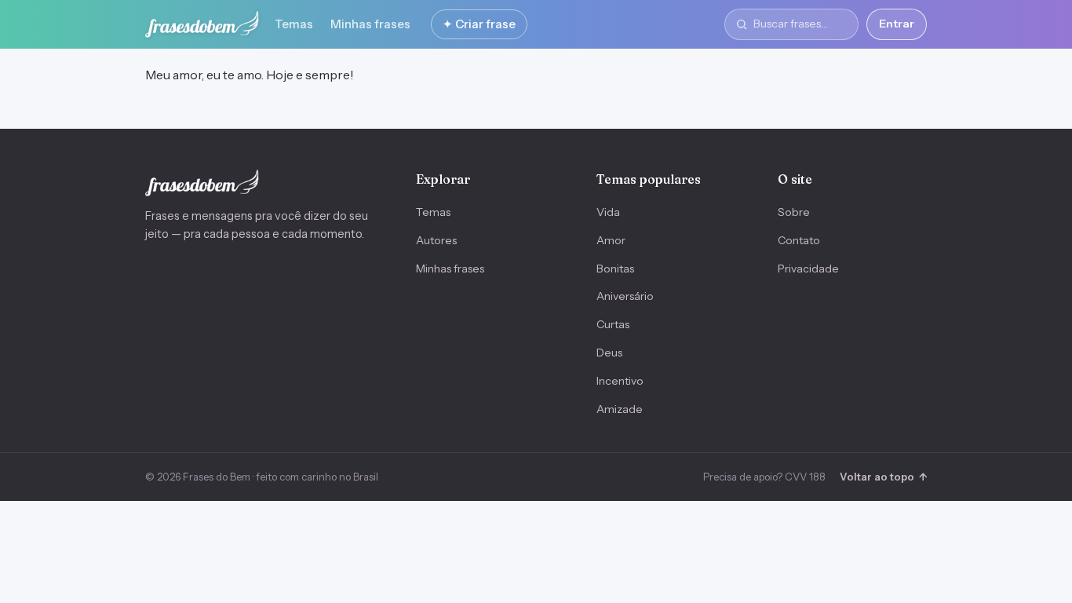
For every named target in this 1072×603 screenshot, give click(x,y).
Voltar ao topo (883, 476)
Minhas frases (370, 23)
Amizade (619, 409)
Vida (608, 212)
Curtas (612, 324)
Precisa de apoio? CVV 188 (764, 476)
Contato (799, 240)
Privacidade (808, 268)
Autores (436, 240)
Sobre (794, 212)
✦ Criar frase (479, 23)
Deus (609, 352)
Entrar (896, 23)
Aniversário (625, 296)
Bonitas (615, 268)
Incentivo (620, 381)
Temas (294, 23)
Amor (610, 240)
